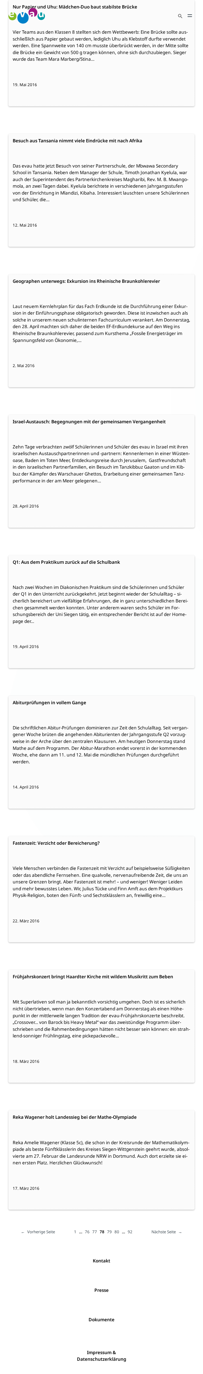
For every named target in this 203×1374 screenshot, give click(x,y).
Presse (101, 1290)
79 (109, 1231)
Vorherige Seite (38, 1231)
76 (87, 1231)
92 (130, 1231)
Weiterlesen (26, 47)
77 (94, 1231)
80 (116, 1231)
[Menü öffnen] (190, 15)
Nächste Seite (166, 1231)
